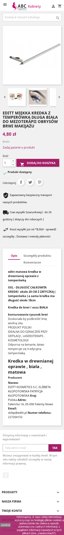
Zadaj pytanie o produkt (19, 147)
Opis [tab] (14, 256)
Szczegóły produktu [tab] (37, 256)
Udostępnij (21, 182)
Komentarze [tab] (32, 262)
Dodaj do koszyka (37, 164)
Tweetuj (30, 182)
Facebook (6, 475)
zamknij (5, 525)
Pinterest (39, 182)
